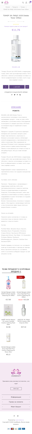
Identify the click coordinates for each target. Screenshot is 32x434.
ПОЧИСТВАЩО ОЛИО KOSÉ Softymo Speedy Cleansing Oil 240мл (8, 293)
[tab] (16, 107)
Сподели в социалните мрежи (16, 92)
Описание (16, 107)
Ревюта (16, 111)
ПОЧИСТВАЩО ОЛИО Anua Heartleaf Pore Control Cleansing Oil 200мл (24, 294)
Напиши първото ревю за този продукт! (16, 26)
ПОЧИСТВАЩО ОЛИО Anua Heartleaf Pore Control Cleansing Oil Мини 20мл (8, 349)
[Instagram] (17, 416)
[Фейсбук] (14, 416)
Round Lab (16, 67)
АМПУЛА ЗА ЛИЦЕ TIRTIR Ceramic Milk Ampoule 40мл (23, 321)
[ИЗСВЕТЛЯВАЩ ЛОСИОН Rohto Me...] (11, 21)
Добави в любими (27, 87)
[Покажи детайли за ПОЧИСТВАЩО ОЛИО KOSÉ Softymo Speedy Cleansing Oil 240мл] (8, 283)
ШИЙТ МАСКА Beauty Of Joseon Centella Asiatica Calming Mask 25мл (8, 322)
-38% (20, 277)
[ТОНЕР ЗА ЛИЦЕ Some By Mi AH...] (20, 21)
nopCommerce (20, 420)
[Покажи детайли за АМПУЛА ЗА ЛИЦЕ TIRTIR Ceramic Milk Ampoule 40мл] (24, 310)
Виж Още (16, 388)
